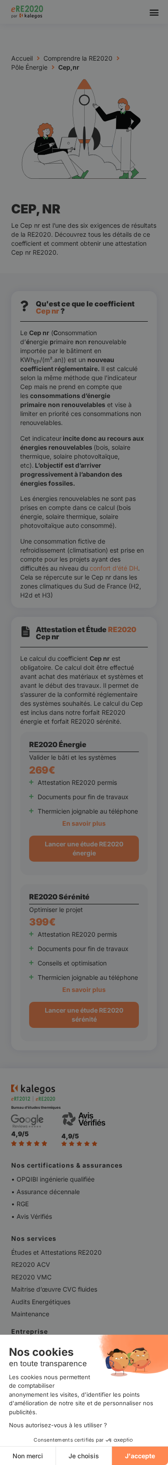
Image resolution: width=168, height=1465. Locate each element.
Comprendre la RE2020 (77, 58)
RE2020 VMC (31, 1277)
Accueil (22, 58)
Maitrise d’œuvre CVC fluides (54, 1289)
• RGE (20, 1204)
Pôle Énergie (29, 67)
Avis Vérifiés (34, 1216)
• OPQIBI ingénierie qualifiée (53, 1179)
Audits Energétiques (40, 1302)
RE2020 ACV (30, 1264)
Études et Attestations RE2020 (56, 1252)
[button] (153, 11)
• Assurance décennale (45, 1191)
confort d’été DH (114, 568)
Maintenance (30, 1314)
